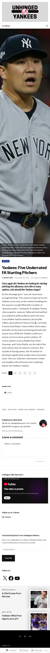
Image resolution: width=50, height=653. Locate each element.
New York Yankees (27, 410)
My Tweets (6, 517)
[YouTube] (17, 578)
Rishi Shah (8, 278)
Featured (13, 410)
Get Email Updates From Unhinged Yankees (20, 535)
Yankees (41, 410)
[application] (25, 490)
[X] (5, 578)
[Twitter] (20, 636)
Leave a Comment (41, 278)
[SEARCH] (46, 26)
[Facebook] (11, 578)
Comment (39, 461)
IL (36, 322)
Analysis (6, 261)
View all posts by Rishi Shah (12, 431)
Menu (7, 26)
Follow (8, 558)
